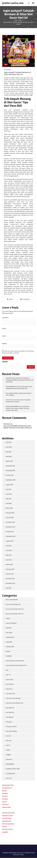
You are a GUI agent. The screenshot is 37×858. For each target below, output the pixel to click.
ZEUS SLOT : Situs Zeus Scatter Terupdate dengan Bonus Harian (18, 401)
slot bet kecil (10, 684)
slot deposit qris (7, 788)
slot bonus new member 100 (14, 703)
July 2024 (8, 545)
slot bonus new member (13, 698)
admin (11, 299)
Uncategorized (10, 773)
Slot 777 (8, 675)
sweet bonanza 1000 (8, 812)
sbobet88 (9, 656)
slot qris (8, 736)
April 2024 (9, 560)
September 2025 (10, 480)
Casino (8, 618)
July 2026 (8, 442)
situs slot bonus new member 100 (16, 665)
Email (4, 336)
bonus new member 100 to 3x (14, 609)
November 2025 (10, 470)
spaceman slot (6, 821)
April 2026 (9, 456)
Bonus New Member (12, 599)
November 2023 (10, 583)
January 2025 (10, 517)
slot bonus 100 (10, 693)
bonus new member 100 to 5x (14, 614)
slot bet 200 (9, 679)
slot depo (5, 799)
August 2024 (9, 541)
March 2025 (9, 508)
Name (4, 328)
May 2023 (8, 588)
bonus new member (8, 823)
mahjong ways (6, 807)
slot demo (5, 793)
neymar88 (9, 642)
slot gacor (9, 722)
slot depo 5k (9, 717)
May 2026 (8, 451)
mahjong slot (10, 637)
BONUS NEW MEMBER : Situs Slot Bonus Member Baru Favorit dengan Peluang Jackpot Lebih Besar (17, 408)
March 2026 (9, 461)
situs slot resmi (6, 818)
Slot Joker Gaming (11, 731)
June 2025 (9, 494)
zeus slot (8, 778)
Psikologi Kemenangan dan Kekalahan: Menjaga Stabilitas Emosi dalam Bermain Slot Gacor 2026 (19, 380)
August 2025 (9, 484)
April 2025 (9, 503)
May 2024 (8, 555)
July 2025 (8, 489)
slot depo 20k (10, 712)
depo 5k (4, 801)
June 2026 (9, 447)
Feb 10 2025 (7, 69)
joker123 (4, 790)
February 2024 (10, 569)
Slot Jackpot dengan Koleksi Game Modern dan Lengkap (19, 394)
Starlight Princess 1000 (13, 769)
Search (5, 362)
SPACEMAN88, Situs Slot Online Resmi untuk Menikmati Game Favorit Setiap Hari (19, 387)
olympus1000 (10, 646)
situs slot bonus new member (15, 661)
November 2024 (10, 527)
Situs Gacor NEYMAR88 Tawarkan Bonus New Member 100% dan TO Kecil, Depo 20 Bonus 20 (18, 427)
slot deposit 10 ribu (8, 785)
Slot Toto (8, 740)
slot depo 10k (10, 707)
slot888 (8, 754)
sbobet (8, 651)
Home (15, 20)
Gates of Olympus (11, 623)
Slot (20, 20)
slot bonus (9, 689)
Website (4, 343)
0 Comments (26, 299)
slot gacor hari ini (11, 726)
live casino (9, 632)
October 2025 (10, 475)
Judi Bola (8, 628)
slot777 (8, 745)
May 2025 (8, 498)
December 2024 (10, 522)
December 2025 (10, 466)
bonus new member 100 (13, 604)
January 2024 (10, 574)
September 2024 (10, 536)
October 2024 (10, 531)
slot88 (8, 750)
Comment (5, 317)
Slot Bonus (7, 424)
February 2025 (10, 513)
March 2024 (9, 564)
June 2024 (9, 550)
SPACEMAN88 (10, 764)
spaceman (9, 759)
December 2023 (10, 578)
